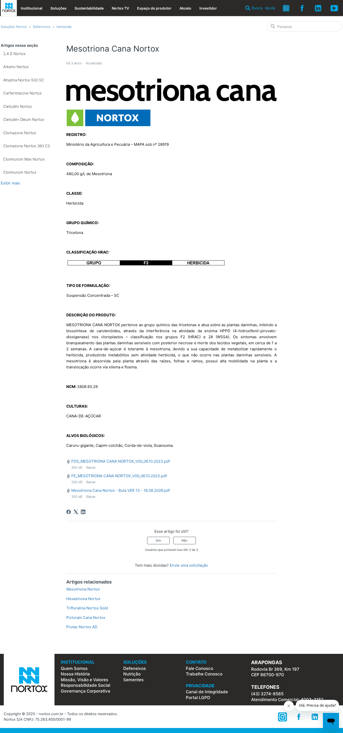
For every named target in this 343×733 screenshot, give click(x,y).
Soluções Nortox (14, 27)
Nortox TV (120, 8)
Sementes (133, 679)
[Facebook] (68, 512)
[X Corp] (76, 512)
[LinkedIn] (83, 512)
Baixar (91, 467)
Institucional (31, 8)
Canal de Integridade (207, 691)
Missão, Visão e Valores (84, 679)
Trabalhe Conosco (204, 673)
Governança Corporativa (85, 691)
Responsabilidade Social (85, 685)
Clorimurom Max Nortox (24, 159)
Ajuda (270, 8)
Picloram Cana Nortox (85, 617)
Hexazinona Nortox (83, 598)
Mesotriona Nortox (83, 589)
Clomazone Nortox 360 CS (26, 145)
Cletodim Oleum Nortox (23, 119)
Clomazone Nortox (19, 132)
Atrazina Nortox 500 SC (23, 80)
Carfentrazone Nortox (22, 93)
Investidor (208, 8)
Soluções (58, 8)
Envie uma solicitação (189, 565)
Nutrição (132, 673)
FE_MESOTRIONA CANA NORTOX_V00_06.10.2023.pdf (119, 475)
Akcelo (185, 8)
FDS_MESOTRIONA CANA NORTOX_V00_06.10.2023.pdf (120, 461)
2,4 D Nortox (14, 53)
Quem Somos (74, 668)
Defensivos (41, 27)
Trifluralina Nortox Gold (87, 608)
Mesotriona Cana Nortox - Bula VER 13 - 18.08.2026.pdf (120, 490)
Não (184, 540)
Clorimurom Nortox (19, 172)
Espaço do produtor (154, 8)
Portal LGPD (198, 697)
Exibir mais (10, 183)
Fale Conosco (199, 668)
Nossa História (75, 673)
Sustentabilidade (89, 8)
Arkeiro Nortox (16, 66)
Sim (158, 540)
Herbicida (63, 27)
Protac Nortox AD (81, 626)
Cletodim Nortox (17, 106)
